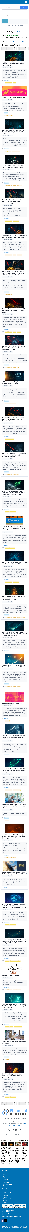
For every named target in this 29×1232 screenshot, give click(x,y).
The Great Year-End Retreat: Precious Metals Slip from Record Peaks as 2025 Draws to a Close (13, 419)
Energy (14, 989)
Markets (5, 20)
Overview (5, 25)
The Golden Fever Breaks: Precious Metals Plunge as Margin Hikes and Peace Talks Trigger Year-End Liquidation (14, 201)
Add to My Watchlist (6, 39)
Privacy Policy (7, 1227)
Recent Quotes (5, 12)
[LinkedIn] (16, 1130)
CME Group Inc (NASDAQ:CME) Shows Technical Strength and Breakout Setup (14, 873)
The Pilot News (10, 1226)
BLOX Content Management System (12, 1228)
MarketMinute (6, 80)
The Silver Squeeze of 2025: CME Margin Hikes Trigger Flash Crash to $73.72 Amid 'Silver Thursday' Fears (14, 455)
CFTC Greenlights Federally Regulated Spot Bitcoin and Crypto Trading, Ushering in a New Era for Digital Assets (14, 905)
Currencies (14, 25)
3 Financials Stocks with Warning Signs (13, 97)
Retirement (14, 403)
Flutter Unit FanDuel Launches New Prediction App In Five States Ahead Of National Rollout (13, 528)
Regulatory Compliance (16, 151)
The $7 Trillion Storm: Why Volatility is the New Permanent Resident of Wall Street (14, 563)
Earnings (18, 789)
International (20, 25)
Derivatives (7, 115)
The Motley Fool (6, 817)
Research (22, 41)
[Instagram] (20, 1130)
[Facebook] (12, 1130)
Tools (24, 20)
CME (18, 31)
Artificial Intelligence (9, 83)
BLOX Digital (22, 1228)
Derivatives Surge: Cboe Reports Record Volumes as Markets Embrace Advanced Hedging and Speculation (14, 941)
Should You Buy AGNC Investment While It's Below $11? (14, 1042)
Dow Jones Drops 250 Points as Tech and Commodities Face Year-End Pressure (14, 236)
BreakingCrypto (6, 855)
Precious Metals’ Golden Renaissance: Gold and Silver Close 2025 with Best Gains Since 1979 (13, 63)
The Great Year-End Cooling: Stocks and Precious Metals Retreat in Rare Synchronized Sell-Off (14, 348)
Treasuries (5, 27)
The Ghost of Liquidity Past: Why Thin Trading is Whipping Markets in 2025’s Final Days (13, 131)
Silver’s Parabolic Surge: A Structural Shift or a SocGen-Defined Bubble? (13, 166)
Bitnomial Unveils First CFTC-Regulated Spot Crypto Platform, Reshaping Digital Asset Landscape (14, 1006)
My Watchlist (17, 12)
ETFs (18, 20)
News (9, 25)
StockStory (6, 113)
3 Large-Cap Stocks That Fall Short (12, 703)
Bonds (7, 403)
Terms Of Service (17, 1125)
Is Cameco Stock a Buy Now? (11, 975)
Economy (14, 83)
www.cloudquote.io (14, 1120)
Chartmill (5, 887)
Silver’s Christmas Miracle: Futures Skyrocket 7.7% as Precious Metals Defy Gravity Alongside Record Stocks (14, 492)
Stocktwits (5, 545)
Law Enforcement (12, 547)
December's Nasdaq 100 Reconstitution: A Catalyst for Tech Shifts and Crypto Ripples (14, 737)
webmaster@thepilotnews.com (13, 1216)
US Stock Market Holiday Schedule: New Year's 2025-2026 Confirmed (14, 382)
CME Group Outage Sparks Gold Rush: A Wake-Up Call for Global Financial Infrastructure (14, 1075)
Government (19, 331)
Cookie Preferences (23, 1227)
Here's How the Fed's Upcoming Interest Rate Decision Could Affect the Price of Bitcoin (14, 806)
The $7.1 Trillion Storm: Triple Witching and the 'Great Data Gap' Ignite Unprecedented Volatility (13, 598)
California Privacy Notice (14, 1227)
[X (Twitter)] (8, 1130)
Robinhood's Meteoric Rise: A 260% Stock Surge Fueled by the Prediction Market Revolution (14, 770)
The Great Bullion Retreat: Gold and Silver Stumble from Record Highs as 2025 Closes (14, 310)
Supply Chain (18, 989)
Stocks (12, 20)
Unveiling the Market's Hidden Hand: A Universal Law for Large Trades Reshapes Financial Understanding (14, 633)
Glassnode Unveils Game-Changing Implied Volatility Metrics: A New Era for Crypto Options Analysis (14, 836)
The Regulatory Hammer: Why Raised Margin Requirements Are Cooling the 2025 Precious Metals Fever (13, 273)
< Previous (4, 48)
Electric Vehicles (19, 185)
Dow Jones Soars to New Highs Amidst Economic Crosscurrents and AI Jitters (13, 666)
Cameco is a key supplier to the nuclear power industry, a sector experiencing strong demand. (13, 982)
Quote (6, 41)
